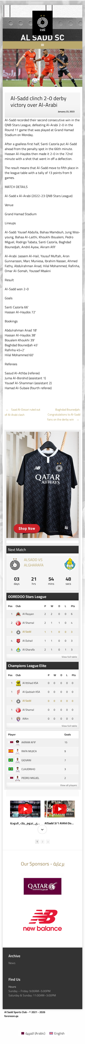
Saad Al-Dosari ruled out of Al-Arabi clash (22, 412)
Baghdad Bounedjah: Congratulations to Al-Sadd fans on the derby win (63, 414)
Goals (67, 734)
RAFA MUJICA (29, 751)
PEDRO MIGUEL (30, 777)
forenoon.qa (11, 1015)
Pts (73, 606)
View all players (68, 785)
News (11, 963)
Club (18, 606)
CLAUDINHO (28, 769)
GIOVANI (26, 760)
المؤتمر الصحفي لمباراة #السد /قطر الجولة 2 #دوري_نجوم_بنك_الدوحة (25, 823)
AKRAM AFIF (28, 742)
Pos (10, 606)
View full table (69, 656)
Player (12, 734)
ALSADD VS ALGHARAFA (34, 562)
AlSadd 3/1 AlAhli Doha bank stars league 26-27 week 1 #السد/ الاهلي (60, 823)
